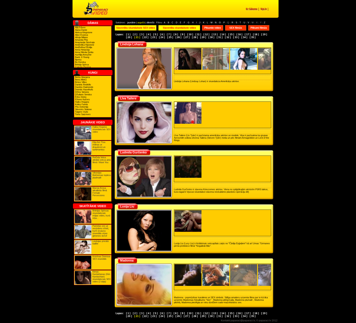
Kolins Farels (81, 104)
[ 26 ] (178, 37)
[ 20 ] (129, 37)
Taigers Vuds (81, 112)
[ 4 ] (148, 34)
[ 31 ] (219, 37)
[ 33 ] (236, 37)
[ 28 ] (195, 37)
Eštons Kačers (82, 99)
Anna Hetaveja (82, 49)
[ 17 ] (248, 34)
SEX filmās (235, 27)
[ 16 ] (239, 34)
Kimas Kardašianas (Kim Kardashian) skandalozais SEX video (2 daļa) (102, 276)
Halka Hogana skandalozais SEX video (102, 129)
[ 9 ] (182, 34)
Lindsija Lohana (131, 44)
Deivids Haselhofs (84, 89)
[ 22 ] (145, 37)
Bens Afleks (81, 79)
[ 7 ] (169, 34)
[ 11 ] (198, 34)
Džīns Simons (82, 92)
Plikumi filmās (259, 27)
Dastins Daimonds (84, 87)
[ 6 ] (162, 34)
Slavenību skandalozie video (179, 27)
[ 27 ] (187, 37)
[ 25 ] (170, 37)
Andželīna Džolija (83, 47)
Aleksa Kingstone (83, 32)
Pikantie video (212, 27)
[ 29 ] (203, 37)
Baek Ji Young (82, 57)
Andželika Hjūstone (84, 45)
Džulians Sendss (83, 94)
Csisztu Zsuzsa (83, 67)
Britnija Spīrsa (82, 64)
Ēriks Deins (81, 97)
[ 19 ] (264, 34)
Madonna (127, 260)
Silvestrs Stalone (83, 109)
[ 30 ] (211, 37)
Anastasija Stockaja (85, 42)
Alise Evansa (81, 35)
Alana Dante (81, 30)
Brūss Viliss (81, 82)
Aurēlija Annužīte (83, 54)
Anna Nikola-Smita (84, 52)
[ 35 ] (252, 37)
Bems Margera (82, 77)
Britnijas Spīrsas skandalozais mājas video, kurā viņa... (101, 214)
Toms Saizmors (83, 114)
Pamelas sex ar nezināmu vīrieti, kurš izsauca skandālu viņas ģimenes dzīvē (101, 231)
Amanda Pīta (81, 40)
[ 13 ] (215, 34)
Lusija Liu (127, 206)
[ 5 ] (155, 34)
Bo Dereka (80, 62)
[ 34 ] (244, 37)
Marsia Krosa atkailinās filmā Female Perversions (100, 192)
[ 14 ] (223, 34)
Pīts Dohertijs (81, 107)
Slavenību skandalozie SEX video (135, 27)
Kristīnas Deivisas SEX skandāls (102, 257)
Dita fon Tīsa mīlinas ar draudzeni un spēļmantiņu (99, 146)
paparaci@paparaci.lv (243, 320)
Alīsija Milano (81, 37)
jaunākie (131, 22)
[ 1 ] (128, 34)
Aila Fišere (80, 27)
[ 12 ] (206, 34)
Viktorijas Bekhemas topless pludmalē (102, 175)
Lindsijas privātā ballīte (101, 242)
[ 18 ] (256, 34)
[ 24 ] (162, 37)
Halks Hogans (82, 102)
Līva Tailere (128, 98)
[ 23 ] (154, 37)
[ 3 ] (142, 34)
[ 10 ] (190, 34)
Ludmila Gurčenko (133, 152)
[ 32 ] (228, 37)
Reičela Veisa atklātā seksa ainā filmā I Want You (102, 160)
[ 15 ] (231, 34)
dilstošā (150, 22)
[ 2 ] (135, 34)
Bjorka (78, 59)
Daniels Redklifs (83, 84)
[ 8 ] (176, 34)
